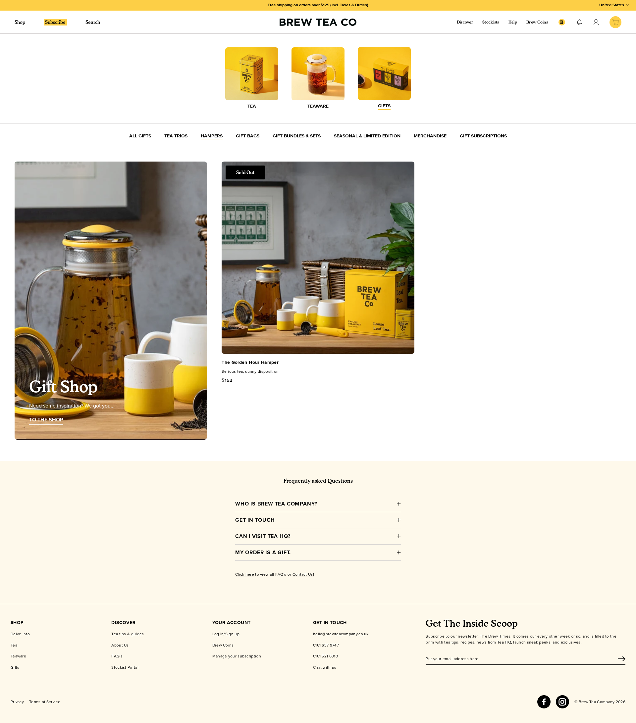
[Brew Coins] (561, 22)
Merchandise (430, 136)
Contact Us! (303, 574)
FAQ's (117, 656)
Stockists (490, 22)
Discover (465, 22)
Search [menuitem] (92, 22)
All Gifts (140, 136)
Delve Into (20, 634)
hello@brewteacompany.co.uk (341, 634)
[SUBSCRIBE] (621, 659)
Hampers (212, 136)
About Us (120, 645)
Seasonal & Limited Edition (367, 136)
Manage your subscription (236, 656)
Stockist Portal (124, 667)
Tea (14, 645)
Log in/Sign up (225, 634)
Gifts (15, 667)
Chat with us (325, 667)
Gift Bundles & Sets (297, 136)
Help (512, 22)
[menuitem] (55, 22)
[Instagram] (562, 701)
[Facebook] (544, 701)
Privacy (17, 701)
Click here (244, 574)
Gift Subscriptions (483, 136)
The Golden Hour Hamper (250, 362)
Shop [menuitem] (20, 22)
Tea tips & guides (127, 634)
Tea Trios (175, 136)
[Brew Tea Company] (318, 22)
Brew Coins (537, 22)
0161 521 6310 (325, 656)
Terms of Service (44, 701)
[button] (579, 22)
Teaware (18, 656)
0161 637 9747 (326, 645)
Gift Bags (247, 136)
